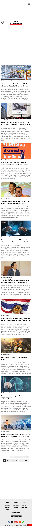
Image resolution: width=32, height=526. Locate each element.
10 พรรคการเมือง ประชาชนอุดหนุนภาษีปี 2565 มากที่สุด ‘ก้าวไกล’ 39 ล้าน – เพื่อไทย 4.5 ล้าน (15, 202)
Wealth (16, 502)
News (7, 502)
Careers (16, 505)
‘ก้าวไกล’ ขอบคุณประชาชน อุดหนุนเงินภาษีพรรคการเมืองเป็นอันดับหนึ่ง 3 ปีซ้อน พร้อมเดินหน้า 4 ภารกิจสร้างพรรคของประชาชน (15, 164)
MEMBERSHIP (16, 516)
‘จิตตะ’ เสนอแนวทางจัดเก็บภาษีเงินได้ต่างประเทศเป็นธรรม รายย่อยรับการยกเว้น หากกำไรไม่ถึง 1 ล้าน (15, 241)
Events (24, 505)
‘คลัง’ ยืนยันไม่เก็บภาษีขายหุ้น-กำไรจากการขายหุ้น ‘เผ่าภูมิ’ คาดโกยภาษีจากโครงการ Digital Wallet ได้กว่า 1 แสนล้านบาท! (15, 281)
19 (27, 457)
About (16, 507)
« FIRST (12, 457)
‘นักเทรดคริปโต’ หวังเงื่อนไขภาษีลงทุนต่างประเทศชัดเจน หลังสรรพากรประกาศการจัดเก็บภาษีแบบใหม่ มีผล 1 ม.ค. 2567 (15, 320)
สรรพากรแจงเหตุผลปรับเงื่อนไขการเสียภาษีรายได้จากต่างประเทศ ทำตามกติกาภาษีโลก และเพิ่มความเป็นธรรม (15, 435)
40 (16, 460)
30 (13, 460)
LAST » (26, 460)
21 (7, 460)
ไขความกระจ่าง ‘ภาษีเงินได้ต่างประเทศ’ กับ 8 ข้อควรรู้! (15, 358)
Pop (24, 502)
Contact (24, 507)
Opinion (7, 505)
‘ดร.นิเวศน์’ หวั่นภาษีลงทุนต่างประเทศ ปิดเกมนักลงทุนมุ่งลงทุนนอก (15, 397)
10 (22, 457)
